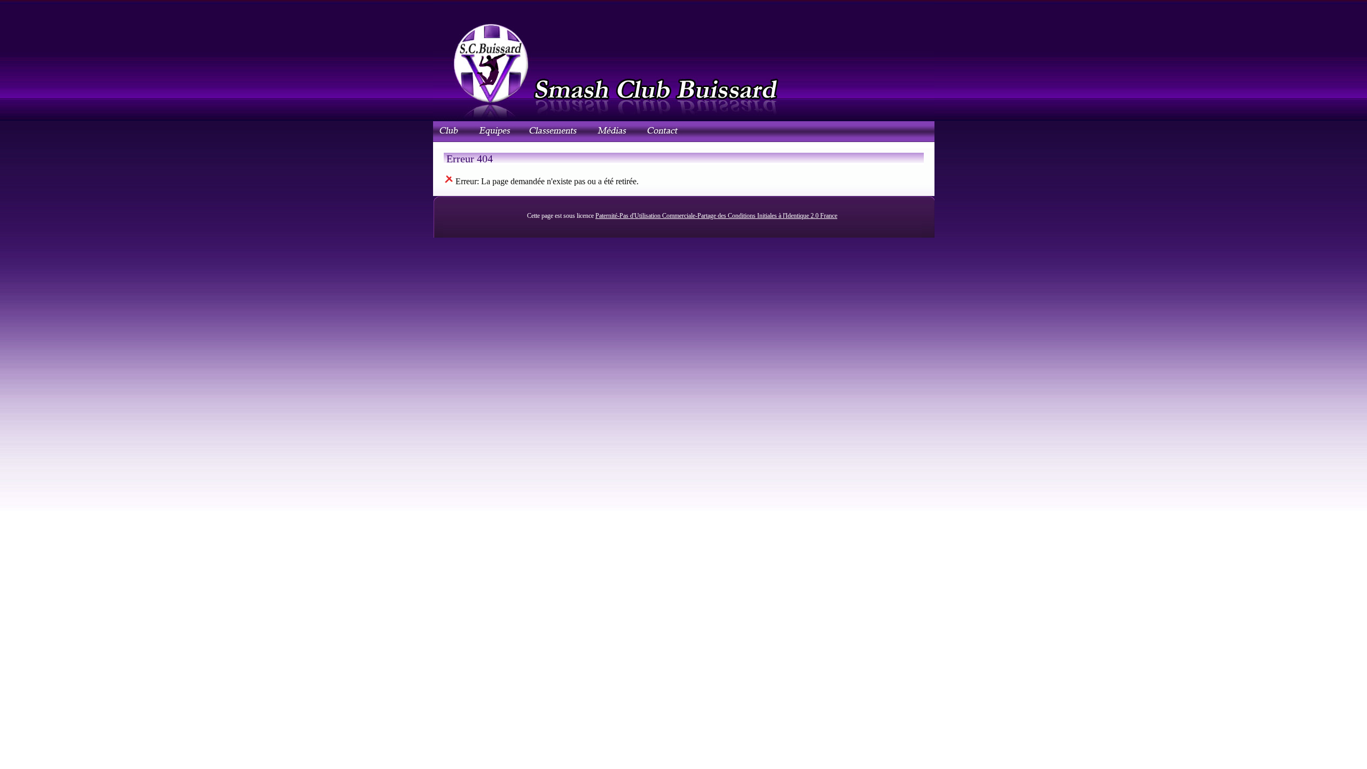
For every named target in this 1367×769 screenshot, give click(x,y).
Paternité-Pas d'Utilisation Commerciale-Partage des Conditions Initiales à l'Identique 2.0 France (716, 215)
